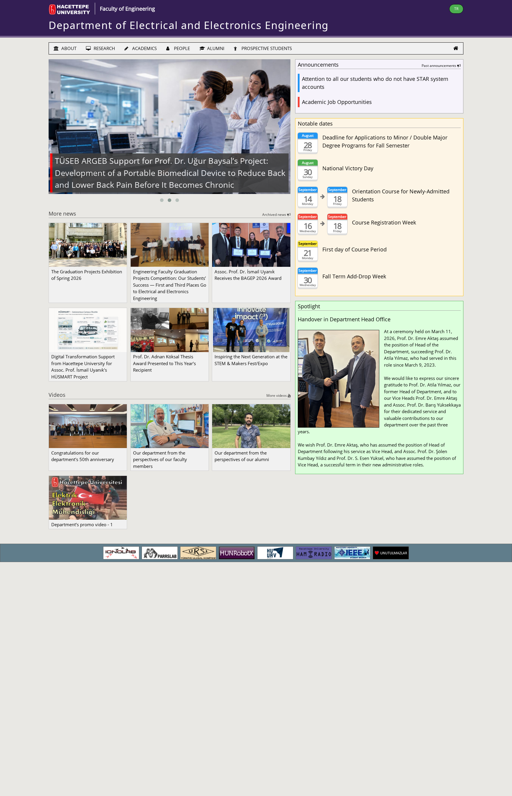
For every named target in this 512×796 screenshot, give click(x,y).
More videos (277, 395)
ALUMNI (215, 48)
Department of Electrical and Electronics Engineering (189, 25)
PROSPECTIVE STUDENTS (266, 48)
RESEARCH (103, 48)
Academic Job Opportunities (337, 101)
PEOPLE (181, 48)
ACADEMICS (144, 48)
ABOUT (68, 48)
